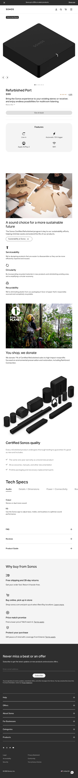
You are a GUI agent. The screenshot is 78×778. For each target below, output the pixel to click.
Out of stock (39, 113)
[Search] (61, 9)
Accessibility (7, 758)
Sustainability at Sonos (17, 239)
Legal (4, 755)
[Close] (4, 2)
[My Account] (56, 9)
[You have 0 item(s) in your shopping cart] (66, 9)
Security (5, 762)
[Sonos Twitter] (11, 747)
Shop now (72, 2)
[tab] (9, 490)
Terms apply (39, 622)
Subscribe (39, 675)
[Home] (10, 9)
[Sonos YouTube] (14, 747)
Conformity (31, 758)
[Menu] (71, 9)
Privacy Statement (27, 682)
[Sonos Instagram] (7, 747)
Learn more (59, 604)
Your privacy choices (34, 762)
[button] (72, 772)
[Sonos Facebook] (4, 747)
